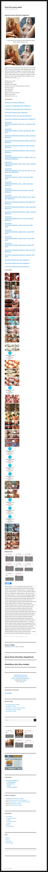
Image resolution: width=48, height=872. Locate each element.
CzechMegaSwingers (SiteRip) (13, 704)
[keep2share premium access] (13, 762)
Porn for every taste (13, 7)
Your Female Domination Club (20, 676)
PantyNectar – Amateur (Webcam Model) (15, 707)
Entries (8, 841)
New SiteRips (9, 816)
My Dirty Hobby (10, 783)
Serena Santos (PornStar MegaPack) (18, 800)
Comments (9, 842)
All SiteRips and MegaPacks (12, 780)
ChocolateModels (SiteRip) (17, 798)
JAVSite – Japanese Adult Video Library (20, 678)
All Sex (26, 636)
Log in (7, 839)
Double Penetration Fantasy (20, 675)
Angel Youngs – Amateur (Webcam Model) (20, 801)
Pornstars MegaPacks (12, 787)
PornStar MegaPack (20, 636)
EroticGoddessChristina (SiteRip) (13, 709)
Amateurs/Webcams (11, 782)
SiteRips (9, 785)
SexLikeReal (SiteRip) (11, 706)
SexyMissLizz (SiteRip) (15, 803)
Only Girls (8, 824)
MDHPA (9, 819)
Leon (7, 636)
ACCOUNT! (21, 681)
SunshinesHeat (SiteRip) (16, 805)
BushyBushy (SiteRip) (11, 711)
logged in (13, 646)
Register (8, 838)
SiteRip (8, 823)
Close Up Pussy (10, 826)
